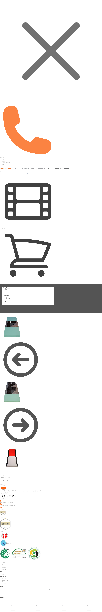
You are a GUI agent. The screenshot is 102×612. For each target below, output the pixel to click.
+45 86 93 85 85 (2, 157)
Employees (3, 160)
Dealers (3, 159)
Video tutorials (1, 484)
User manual (1, 485)
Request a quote (3, 228)
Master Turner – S (6, 490)
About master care (4, 579)
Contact (3, 163)
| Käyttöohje (4, 485)
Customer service (4, 161)
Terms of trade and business (6, 162)
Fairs (2, 581)
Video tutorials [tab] (3, 489)
